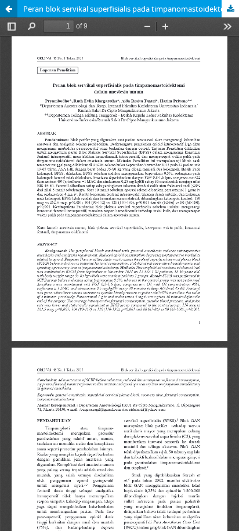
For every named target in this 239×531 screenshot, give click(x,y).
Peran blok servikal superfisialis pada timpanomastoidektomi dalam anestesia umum (131, 8)
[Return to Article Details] (8, 8)
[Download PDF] (230, 8)
